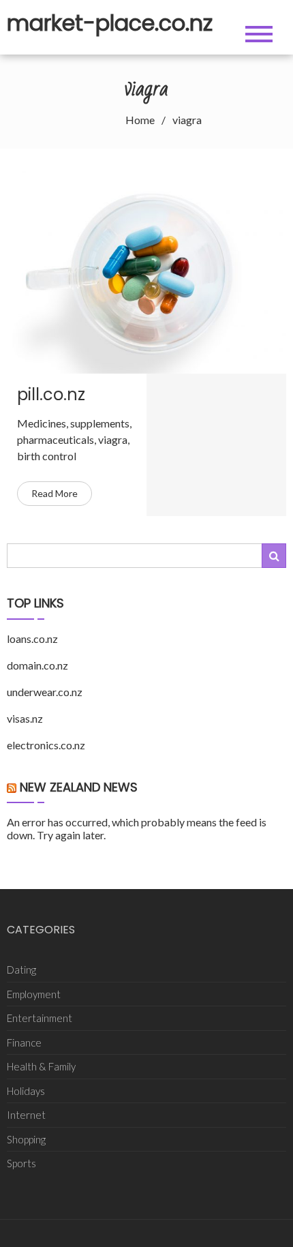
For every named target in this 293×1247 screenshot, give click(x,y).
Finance (24, 1042)
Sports (21, 1163)
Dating (21, 969)
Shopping (26, 1139)
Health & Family (41, 1066)
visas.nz (25, 718)
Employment (34, 994)
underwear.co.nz (44, 691)
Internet (26, 1115)
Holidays (26, 1091)
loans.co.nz (32, 638)
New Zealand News (79, 787)
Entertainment (39, 1018)
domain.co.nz (37, 665)
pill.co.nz (51, 394)
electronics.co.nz (46, 744)
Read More (54, 493)
